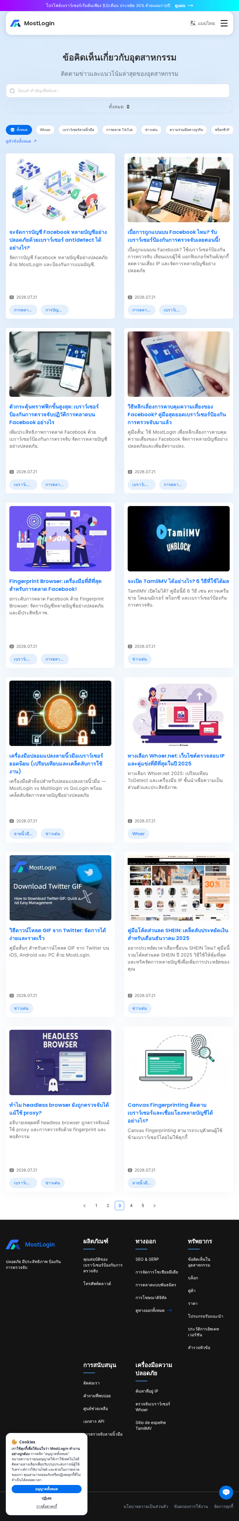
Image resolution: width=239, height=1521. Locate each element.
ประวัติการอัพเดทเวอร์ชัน (203, 1331)
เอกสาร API (93, 1421)
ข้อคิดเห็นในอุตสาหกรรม (199, 1262)
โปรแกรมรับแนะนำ (205, 1316)
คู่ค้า (192, 1290)
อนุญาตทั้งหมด (46, 1489)
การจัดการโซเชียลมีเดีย (157, 1271)
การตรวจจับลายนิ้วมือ (102, 1434)
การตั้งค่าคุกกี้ (46, 1506)
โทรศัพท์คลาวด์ (97, 1283)
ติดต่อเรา (91, 1382)
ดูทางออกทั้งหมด (150, 1310)
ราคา (193, 1303)
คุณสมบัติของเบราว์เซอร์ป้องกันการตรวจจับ (103, 1265)
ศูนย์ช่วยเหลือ (95, 1408)
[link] (23, 310)
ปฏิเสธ (47, 1498)
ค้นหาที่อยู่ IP (147, 1391)
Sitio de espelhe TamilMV (151, 1425)
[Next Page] (154, 1205)
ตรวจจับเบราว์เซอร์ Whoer (153, 1406)
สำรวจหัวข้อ (199, 1347)
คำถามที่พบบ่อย (97, 1395)
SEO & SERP (147, 1259)
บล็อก (193, 1277)
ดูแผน (180, 5)
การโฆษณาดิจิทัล (151, 1297)
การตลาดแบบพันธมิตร (156, 1284)
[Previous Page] (84, 1205)
